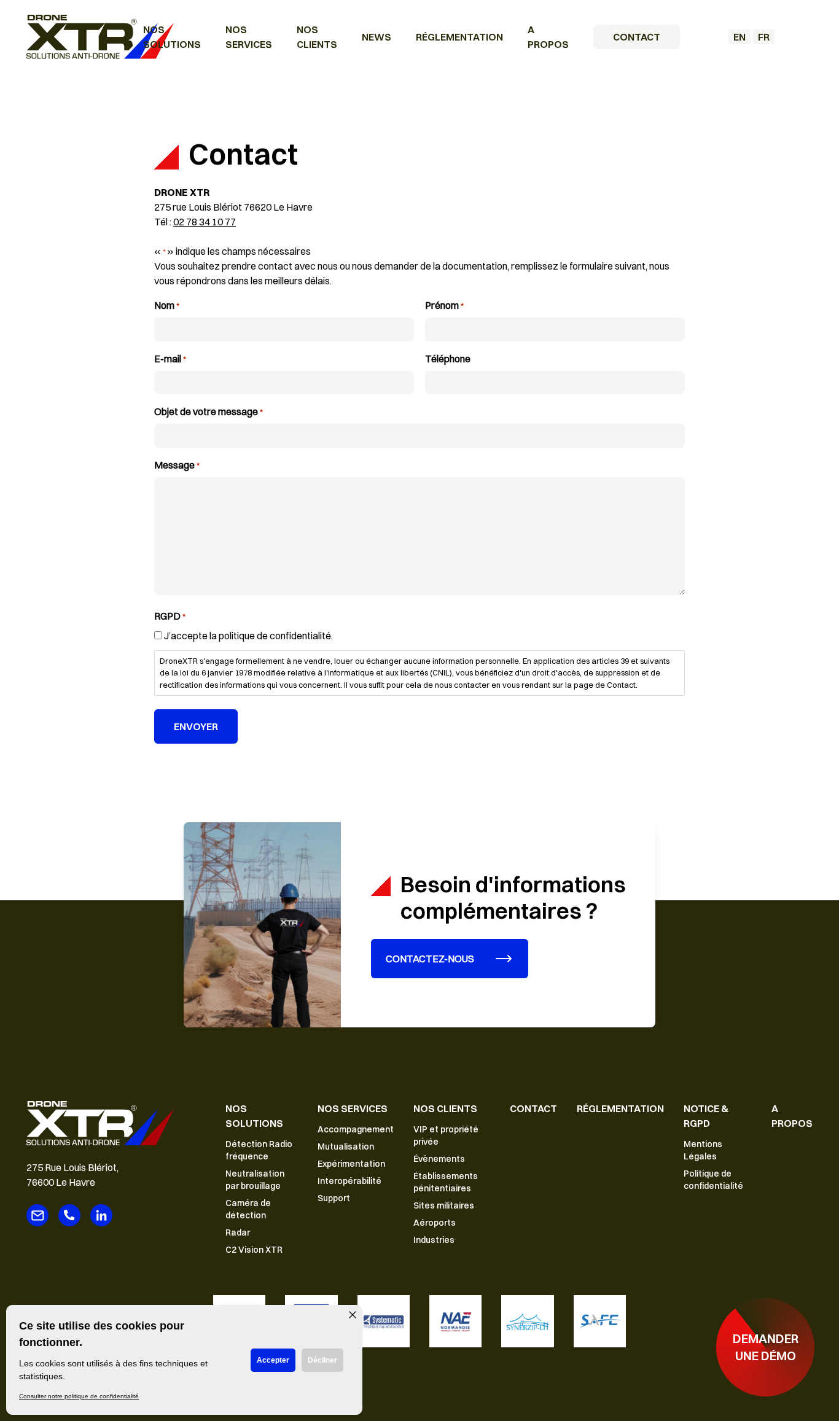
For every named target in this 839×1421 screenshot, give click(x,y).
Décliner (322, 1360)
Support (334, 1198)
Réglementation (459, 37)
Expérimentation (351, 1163)
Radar (237, 1232)
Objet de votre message (208, 411)
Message (176, 465)
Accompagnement (356, 1129)
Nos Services (353, 1108)
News (376, 37)
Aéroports (434, 1222)
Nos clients (445, 1108)
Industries (434, 1239)
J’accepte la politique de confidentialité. (248, 635)
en (739, 37)
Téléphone (447, 358)
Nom (166, 305)
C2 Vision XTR (254, 1249)
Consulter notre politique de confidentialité (79, 1396)
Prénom (444, 305)
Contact (636, 37)
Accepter (273, 1360)
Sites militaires (443, 1205)
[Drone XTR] (100, 37)
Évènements (439, 1158)
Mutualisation (346, 1146)
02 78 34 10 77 (204, 222)
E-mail (169, 358)
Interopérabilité (349, 1180)
